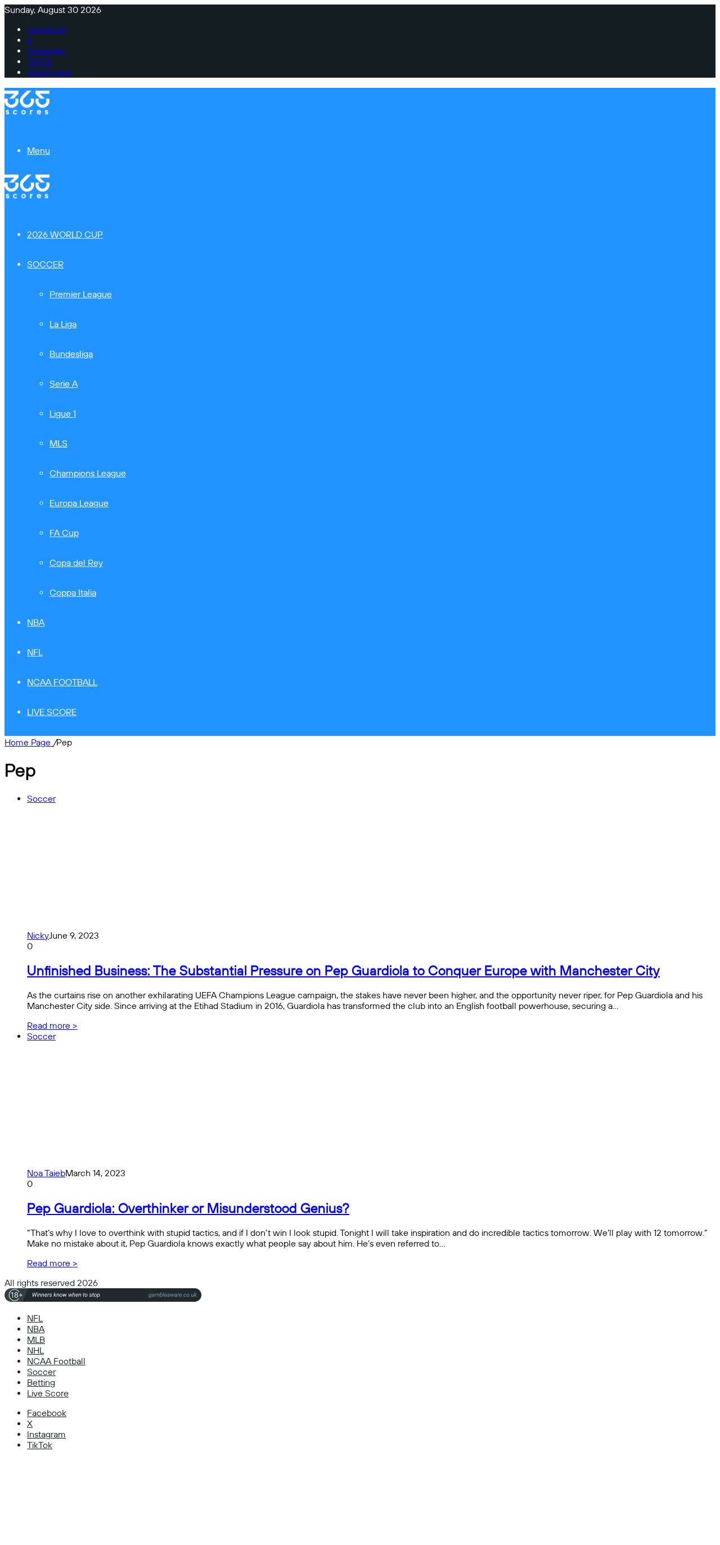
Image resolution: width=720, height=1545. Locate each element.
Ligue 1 (63, 413)
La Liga (63, 324)
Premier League (81, 294)
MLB (36, 1339)
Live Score (51, 712)
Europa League (79, 503)
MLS (59, 443)
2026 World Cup (65, 234)
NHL (35, 1350)
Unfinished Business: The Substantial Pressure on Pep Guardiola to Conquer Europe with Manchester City (343, 971)
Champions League (88, 473)
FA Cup (64, 533)
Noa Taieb (46, 1173)
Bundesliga (71, 354)
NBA (35, 622)
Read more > (52, 1025)
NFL (35, 652)
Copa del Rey (76, 562)
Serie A (64, 383)
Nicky (38, 935)
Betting (41, 1382)
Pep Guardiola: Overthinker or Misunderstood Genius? (188, 1208)
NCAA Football (62, 682)
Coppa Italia (73, 592)
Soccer (45, 264)
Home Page (28, 742)
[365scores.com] (27, 111)
